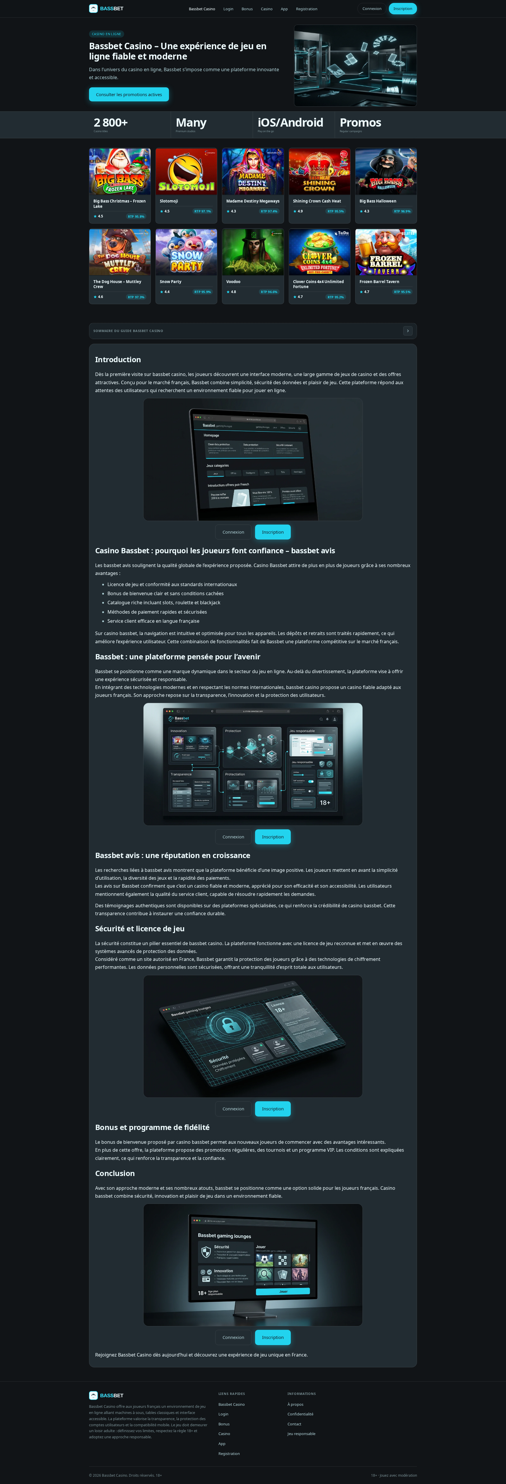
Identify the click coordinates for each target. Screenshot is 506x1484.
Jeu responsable (301, 1433)
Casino (267, 8)
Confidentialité (300, 1414)
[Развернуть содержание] (408, 331)
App (284, 8)
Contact (294, 1424)
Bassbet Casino (202, 8)
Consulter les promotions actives (129, 94)
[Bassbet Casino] (111, 8)
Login (228, 8)
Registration (306, 8)
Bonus (247, 8)
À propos (295, 1404)
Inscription (403, 8)
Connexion (372, 8)
